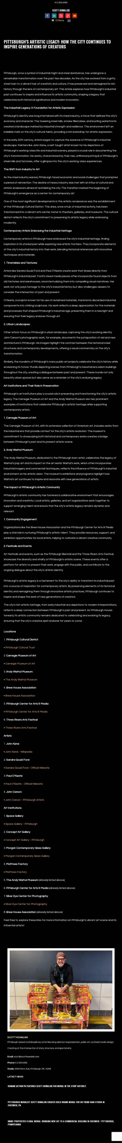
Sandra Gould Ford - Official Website (27, 767)
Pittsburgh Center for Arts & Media (26, 711)
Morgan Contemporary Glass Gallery (27, 856)
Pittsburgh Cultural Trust (20, 647)
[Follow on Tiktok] (67, 15)
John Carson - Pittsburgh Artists (24, 799)
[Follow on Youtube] (74, 15)
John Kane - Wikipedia (18, 751)
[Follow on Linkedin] (54, 15)
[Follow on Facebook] (47, 15)
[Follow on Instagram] (61, 15)
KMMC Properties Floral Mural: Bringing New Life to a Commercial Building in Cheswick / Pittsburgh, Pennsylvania (61, 1123)
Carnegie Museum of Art (20, 663)
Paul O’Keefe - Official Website (24, 783)
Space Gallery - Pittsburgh (21, 824)
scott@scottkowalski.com (26, 1057)
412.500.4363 (61, 2)
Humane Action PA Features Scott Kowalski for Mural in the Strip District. (47, 1086)
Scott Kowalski (16, 53)
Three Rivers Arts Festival (21, 727)
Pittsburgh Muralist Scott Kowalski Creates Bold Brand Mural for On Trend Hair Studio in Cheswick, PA (56, 1103)
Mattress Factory (16, 872)
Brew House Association (20, 695)
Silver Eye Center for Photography (26, 904)
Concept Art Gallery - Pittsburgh (24, 840)
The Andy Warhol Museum (21, 679)
